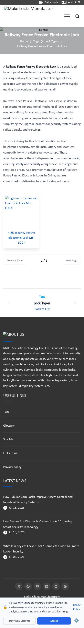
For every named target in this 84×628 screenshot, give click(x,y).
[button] (67, 16)
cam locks (69, 359)
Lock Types (52, 41)
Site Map (9, 439)
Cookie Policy (77, 607)
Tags (36, 41)
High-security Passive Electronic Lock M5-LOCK (21, 237)
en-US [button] (74, 2)
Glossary (8, 425)
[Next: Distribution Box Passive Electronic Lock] (75, 302)
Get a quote (51, 2)
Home (24, 41)
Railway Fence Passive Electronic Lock (42, 46)
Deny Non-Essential (19, 621)
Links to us (10, 453)
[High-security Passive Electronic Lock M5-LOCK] (21, 212)
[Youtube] (37, 586)
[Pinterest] (65, 586)
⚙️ (76, 621)
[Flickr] (56, 586)
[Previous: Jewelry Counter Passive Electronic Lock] (9, 302)
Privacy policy (12, 467)
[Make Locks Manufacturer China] (28, 16)
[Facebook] (28, 586)
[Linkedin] (47, 586)
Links (27, 597)
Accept (54, 621)
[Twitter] (19, 586)
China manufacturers (46, 597)
